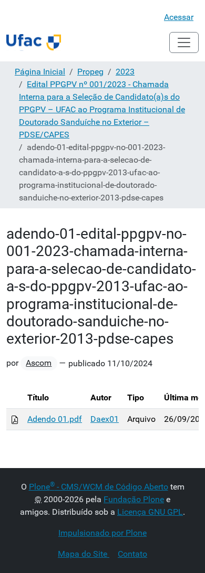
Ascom (39, 363)
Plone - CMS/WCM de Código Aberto (98, 487)
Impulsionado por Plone (102, 533)
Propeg (90, 72)
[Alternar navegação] (184, 42)
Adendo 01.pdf (54, 419)
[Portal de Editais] (33, 42)
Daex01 (104, 419)
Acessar (178, 17)
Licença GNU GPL (150, 512)
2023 (125, 72)
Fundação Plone (134, 499)
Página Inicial (40, 72)
